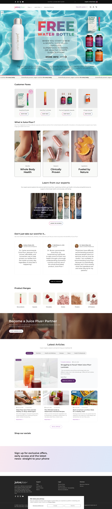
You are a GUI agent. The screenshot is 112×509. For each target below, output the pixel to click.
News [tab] (69, 353)
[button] (81, 7)
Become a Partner (84, 484)
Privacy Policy (61, 486)
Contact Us (39, 486)
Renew (82, 486)
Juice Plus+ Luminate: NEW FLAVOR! (56, 1)
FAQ (37, 484)
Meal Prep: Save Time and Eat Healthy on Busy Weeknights (26, 410)
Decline (73, 505)
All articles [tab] (29, 353)
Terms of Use (61, 484)
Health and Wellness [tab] (50, 353)
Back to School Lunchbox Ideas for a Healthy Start (83, 410)
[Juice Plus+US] (20, 7)
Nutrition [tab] (38, 353)
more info (48, 53)
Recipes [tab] (62, 353)
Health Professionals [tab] (79, 353)
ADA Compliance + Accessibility (66, 488)
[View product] (93, 7)
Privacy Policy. (51, 502)
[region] (56, 258)
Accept (55, 505)
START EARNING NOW (16, 331)
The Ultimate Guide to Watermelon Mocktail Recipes (54, 410)
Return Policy (39, 488)
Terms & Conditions (63, 489)
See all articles (56, 426)
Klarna (38, 489)
